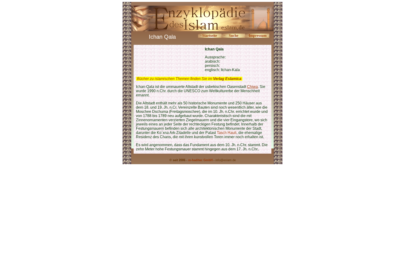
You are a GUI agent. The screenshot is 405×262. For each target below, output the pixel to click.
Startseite (209, 36)
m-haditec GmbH (200, 160)
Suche (233, 36)
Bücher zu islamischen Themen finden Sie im (189, 79)
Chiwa (252, 87)
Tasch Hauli (226, 133)
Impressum (257, 36)
